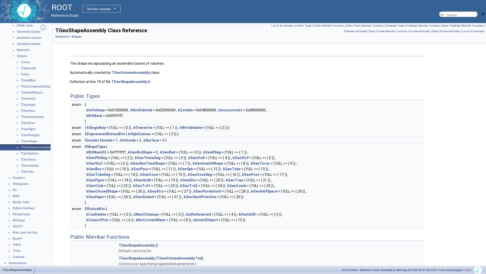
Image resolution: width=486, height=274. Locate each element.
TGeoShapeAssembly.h (130, 82)
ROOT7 (18, 226)
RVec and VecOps (25, 232)
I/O (14, 190)
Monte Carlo (21, 202)
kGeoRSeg (212, 152)
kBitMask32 (96, 152)
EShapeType (95, 147)
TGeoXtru (27, 172)
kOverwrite (142, 128)
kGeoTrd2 (188, 186)
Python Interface (24, 208)
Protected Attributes (355, 31)
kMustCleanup (146, 214)
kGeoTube (231, 169)
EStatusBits (95, 209)
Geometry (62, 36)
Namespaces (18, 263)
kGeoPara (139, 169)
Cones (25, 62)
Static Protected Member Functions (462, 25)
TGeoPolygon (30, 135)
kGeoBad (167, 152)
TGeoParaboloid (32, 117)
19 (99, 82)
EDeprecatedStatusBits (105, 134)
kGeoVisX (196, 158)
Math (16, 196)
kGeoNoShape (140, 152)
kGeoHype (95, 197)
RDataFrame (21, 214)
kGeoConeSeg (200, 175)
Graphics (19, 178)
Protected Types (395, 25)
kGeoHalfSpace (264, 191)
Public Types (304, 25)
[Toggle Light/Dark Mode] (483, 13)
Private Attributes (420, 31)
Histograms (20, 184)
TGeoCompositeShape (36, 86)
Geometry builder (28, 31)
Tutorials (19, 257)
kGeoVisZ (94, 163)
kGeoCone (149, 175)
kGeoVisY (241, 158)
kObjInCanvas (139, 134)
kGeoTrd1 (141, 186)
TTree (17, 251)
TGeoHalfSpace (32, 92)
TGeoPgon (28, 129)
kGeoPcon (250, 175)
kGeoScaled (143, 197)
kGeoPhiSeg (96, 158)
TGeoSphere (29, 153)
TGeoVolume (30, 165)
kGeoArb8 (142, 180)
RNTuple (19, 220)
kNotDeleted (141, 110)
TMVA (17, 245)
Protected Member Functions (423, 25)
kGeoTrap (234, 180)
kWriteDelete (191, 128)
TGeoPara (28, 111)
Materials (23, 50)
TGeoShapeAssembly (36, 147)
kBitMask (94, 116)
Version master (99, 9)
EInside (91, 140)
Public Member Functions (329, 25)
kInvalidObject (205, 220)
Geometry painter (28, 44)
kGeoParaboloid (207, 191)
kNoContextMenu (151, 220)
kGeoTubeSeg (98, 175)
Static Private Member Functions (388, 31)
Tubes (25, 74)
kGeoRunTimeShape (148, 163)
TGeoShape (29, 141)
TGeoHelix (28, 98)
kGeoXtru (156, 191)
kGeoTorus (260, 163)
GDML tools (25, 25)
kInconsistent (230, 110)
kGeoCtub (94, 186)
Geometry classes (29, 38)
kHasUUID (247, 214)
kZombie (185, 110)
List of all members (282, 25)
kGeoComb (236, 186)
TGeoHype (28, 105)
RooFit (17, 239)
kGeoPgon (95, 180)
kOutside (128, 140)
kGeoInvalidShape (208, 163)
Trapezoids (28, 68)
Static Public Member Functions (365, 25)
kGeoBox (94, 169)
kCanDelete (96, 214)
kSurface (151, 140)
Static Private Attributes (446, 31)
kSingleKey (96, 128)
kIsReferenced (198, 214)
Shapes (22, 56)
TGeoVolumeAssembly (131, 73)
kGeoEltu (188, 180)
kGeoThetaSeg (147, 158)
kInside (106, 140)
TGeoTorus (28, 159)
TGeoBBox (28, 80)
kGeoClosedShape (102, 191)
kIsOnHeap (95, 110)
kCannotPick (97, 220)
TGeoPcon (28, 123)
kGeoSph (185, 169)
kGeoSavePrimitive (200, 197)
